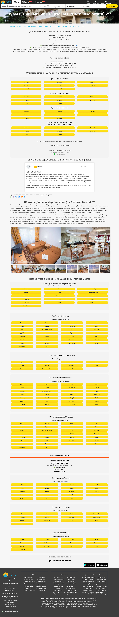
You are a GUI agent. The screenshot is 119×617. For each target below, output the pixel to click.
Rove (96, 539)
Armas (22, 498)
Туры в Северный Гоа (58, 592)
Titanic (22, 484)
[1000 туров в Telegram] (9, 580)
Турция (22, 322)
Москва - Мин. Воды (88, 581)
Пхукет (47, 339)
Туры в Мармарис (59, 579)
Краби (96, 336)
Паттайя (47, 336)
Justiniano (22, 491)
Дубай (22, 333)
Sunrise (72, 513)
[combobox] (19, 6)
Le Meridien (47, 546)
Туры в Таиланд (28, 579)
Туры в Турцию (41, 577)
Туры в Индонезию (40, 588)
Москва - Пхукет (101, 586)
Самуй (72, 336)
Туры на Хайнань (58, 590)
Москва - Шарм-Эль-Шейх (89, 586)
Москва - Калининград (88, 579)
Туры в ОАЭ (42, 590)
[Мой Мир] (25, 196)
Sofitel (47, 539)
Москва (26, 289)
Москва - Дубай (100, 588)
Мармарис (72, 326)
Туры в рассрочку (10, 602)
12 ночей (92, 85)
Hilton (96, 520)
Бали (47, 346)
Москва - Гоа (85, 592)
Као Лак (22, 339)
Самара (26, 302)
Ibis (72, 546)
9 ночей (92, 82)
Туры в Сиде (58, 594)
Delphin (97, 491)
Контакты (10, 586)
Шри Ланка (72, 343)
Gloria (47, 491)
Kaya (96, 488)
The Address (22, 539)
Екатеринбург (92, 289)
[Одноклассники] (22, 196)
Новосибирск (26, 295)
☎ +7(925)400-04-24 (66, 65)
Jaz (72, 520)
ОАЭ (72, 329)
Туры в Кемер (71, 579)
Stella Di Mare (97, 513)
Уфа (59, 292)
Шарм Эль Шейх (47, 329)
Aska (96, 495)
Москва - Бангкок (100, 584)
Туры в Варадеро (71, 590)
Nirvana (72, 484)
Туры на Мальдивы (28, 583)
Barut (47, 495)
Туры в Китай (41, 584)
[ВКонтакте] (19, 196)
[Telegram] (16, 196)
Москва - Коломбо (100, 590)
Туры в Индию (28, 588)
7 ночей (26, 82)
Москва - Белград (101, 594)
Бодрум (47, 326)
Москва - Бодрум (87, 583)
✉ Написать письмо (10, 590)
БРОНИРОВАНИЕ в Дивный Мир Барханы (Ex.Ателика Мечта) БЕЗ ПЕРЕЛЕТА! (59, 141)
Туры (17, 2)
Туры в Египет (41, 579)
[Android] (90, 565)
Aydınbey (71, 495)
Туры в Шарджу (58, 584)
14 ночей (59, 89)
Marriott (22, 546)
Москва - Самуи (88, 588)
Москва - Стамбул (88, 594)
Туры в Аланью (58, 577)
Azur (22, 524)
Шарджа (72, 333)
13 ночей (26, 89)
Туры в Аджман (70, 584)
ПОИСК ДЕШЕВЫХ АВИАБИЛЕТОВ (60, 145)
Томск (59, 302)
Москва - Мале (94, 592)
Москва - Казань (101, 579)
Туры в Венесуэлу (41, 586)
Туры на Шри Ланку (29, 581)
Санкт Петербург (59, 289)
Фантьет (22, 343)
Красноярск (59, 295)
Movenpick (47, 520)
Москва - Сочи (86, 577)
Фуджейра (97, 333)
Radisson (71, 517)
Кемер (97, 322)
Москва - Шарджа (88, 590)
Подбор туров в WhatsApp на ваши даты (59, 150)
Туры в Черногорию (29, 590)
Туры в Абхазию (28, 577)
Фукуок (47, 343)
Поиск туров (112, 6)
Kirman (72, 488)
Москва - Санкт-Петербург (98, 577)
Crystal (22, 495)
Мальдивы (22, 346)
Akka (71, 498)
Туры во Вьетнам (28, 586)
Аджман (47, 333)
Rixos (47, 484)
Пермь (92, 299)
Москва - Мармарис (100, 583)
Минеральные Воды (92, 292)
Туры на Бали (70, 594)
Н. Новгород (92, 295)
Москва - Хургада (88, 584)
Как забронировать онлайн (10, 600)
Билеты (41, 2)
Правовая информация (10, 606)
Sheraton (22, 517)
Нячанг (97, 339)
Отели (28, 2)
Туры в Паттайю (70, 586)
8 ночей (59, 82)
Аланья (47, 322)
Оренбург (26, 299)
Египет (97, 326)
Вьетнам (71, 339)
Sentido (47, 517)
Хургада (22, 329)
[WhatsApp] (11, 196)
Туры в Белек (71, 577)
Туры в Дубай (72, 583)
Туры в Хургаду (70, 581)
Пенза (59, 299)
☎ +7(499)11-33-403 (53, 65)
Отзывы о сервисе (9, 604)
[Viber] (14, 196)
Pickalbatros (96, 517)
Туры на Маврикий (29, 584)
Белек (72, 322)
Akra (47, 498)
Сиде (22, 326)
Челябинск (26, 306)
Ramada (22, 543)
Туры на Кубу (42, 581)
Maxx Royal (96, 484)
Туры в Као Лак (58, 588)
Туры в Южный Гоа (71, 592)
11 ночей (59, 85)
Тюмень (92, 302)
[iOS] (102, 565)
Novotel (22, 520)
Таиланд (22, 336)
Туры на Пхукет (58, 586)
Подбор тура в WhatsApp (11, 611)
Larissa (47, 488)
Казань (26, 292)
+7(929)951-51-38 (60, 154)
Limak (22, 488)
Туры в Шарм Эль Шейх (59, 583)
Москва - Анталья (101, 581)
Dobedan (71, 491)
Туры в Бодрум (58, 581)
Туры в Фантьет (70, 588)
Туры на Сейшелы (41, 583)
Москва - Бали (102, 592)
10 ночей (26, 85)
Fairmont (22, 549)
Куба (96, 343)
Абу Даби (96, 329)
